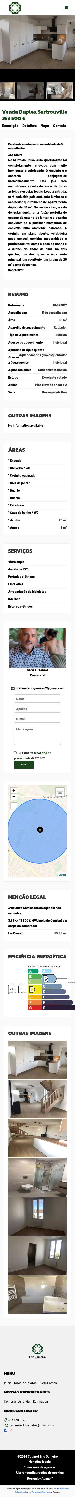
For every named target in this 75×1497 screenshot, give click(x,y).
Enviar (24, 764)
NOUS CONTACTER (21, 1411)
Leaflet (62, 874)
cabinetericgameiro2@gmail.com (40, 688)
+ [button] (13, 790)
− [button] (13, 796)
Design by (39, 1478)
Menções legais (40, 1461)
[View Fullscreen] (14, 806)
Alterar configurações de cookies (40, 1472)
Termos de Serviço (41, 1492)
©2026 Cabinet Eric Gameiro (37, 1456)
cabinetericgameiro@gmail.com (31, 1425)
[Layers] (60, 792)
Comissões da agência (40, 1467)
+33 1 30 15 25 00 (19, 1420)
